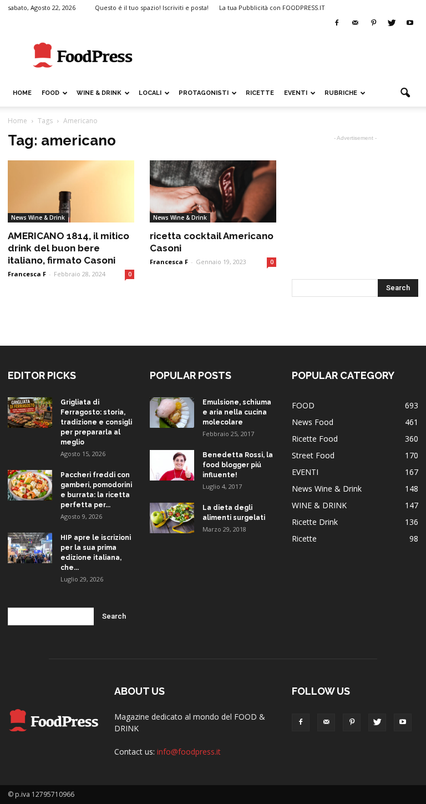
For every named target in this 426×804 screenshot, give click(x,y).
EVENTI (295, 93)
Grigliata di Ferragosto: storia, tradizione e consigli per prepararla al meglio (96, 422)
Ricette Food (315, 438)
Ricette (304, 538)
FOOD (50, 93)
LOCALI (150, 93)
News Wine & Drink (38, 217)
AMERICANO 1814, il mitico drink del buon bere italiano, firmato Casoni (68, 248)
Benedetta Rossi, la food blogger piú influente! (237, 465)
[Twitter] (391, 23)
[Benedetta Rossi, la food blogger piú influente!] (172, 465)
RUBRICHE (340, 93)
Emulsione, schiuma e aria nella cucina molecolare (236, 412)
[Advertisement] (288, 55)
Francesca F (27, 274)
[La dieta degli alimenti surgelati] (172, 518)
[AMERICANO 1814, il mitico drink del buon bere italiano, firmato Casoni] (71, 191)
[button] (405, 93)
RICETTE (260, 93)
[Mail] (355, 23)
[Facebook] (336, 23)
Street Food (313, 455)
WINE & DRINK (99, 93)
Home (22, 93)
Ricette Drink (315, 522)
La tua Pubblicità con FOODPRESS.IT (272, 7)
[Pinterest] (373, 23)
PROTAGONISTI (204, 93)
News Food (312, 422)
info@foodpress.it (189, 751)
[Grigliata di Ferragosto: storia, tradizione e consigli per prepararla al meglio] (30, 412)
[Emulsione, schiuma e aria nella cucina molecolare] (172, 412)
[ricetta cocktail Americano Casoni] (213, 191)
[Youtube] (410, 23)
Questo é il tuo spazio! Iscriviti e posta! (152, 7)
